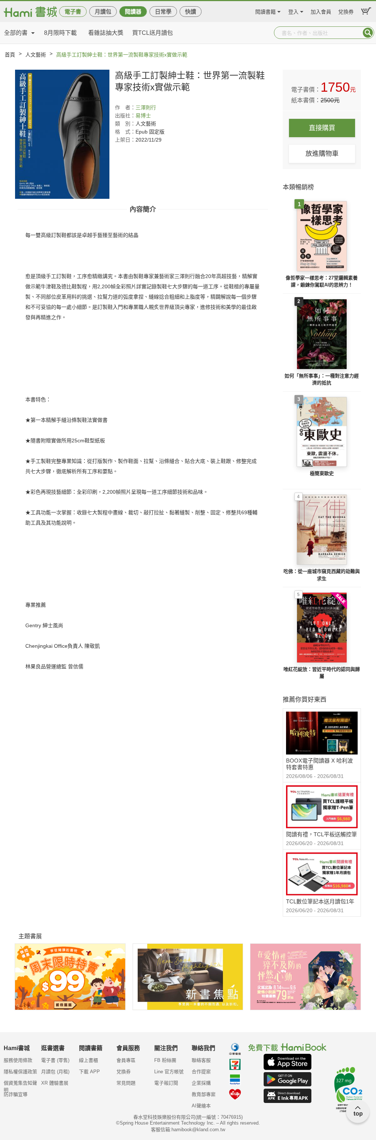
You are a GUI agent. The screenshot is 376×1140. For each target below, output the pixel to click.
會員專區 (125, 1060)
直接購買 (322, 128)
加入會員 (321, 11)
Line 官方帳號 (169, 1071)
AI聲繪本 (201, 1105)
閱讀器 (133, 11)
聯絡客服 (201, 1060)
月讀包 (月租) (55, 1071)
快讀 (190, 11)
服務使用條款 (18, 1060)
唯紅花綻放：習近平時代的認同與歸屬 (321, 672)
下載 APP (89, 1071)
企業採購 (201, 1083)
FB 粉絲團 (165, 1060)
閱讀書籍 (265, 11)
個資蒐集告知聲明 (20, 1085)
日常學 (163, 11)
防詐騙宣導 (16, 1094)
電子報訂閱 (166, 1083)
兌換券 (346, 11)
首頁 (10, 55)
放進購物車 (322, 153)
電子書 (73, 11)
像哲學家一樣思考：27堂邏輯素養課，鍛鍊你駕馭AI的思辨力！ (322, 281)
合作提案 (201, 1071)
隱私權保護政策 (20, 1071)
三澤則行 (145, 107)
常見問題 (125, 1083)
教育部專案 (204, 1094)
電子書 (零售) (55, 1060)
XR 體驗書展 (54, 1083)
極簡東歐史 (322, 473)
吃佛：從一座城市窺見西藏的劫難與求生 (321, 575)
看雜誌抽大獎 (105, 33)
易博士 (143, 115)
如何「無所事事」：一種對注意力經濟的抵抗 (322, 379)
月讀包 (103, 11)
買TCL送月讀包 (152, 33)
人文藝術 (35, 55)
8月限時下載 (60, 33)
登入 (293, 11)
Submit (368, 33)
